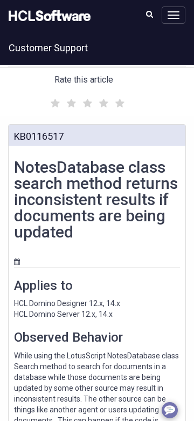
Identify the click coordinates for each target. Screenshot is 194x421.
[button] (149, 14)
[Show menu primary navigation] (173, 15)
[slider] (86, 102)
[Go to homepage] (47, 16)
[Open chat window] (170, 410)
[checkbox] (53, 100)
